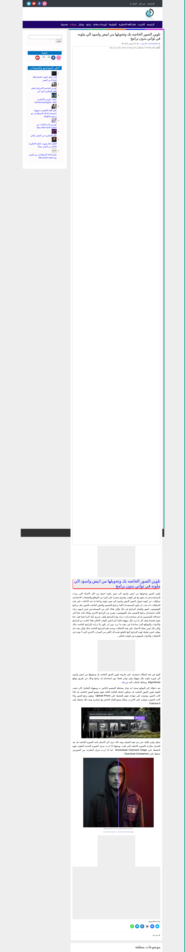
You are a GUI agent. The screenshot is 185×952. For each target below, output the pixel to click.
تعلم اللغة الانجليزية (127, 24)
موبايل (81, 24)
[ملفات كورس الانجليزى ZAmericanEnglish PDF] (54, 95)
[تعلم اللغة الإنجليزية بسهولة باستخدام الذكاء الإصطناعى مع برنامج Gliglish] (54, 106)
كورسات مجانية (100, 24)
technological (153, 44)
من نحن (142, 3)
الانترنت (141, 24)
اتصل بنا (133, 3)
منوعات (73, 24)
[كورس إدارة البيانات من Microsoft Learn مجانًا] (54, 120)
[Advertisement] (116, 561)
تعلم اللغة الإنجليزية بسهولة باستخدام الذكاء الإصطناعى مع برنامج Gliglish (44, 113)
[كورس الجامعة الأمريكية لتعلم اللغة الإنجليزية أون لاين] (54, 84)
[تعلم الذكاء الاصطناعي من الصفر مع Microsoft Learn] (54, 150)
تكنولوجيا (113, 24)
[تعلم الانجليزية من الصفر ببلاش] (54, 131)
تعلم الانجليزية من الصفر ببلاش (44, 135)
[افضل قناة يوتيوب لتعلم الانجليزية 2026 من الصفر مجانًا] (54, 139)
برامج (88, 24)
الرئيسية (150, 3)
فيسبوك (64, 24)
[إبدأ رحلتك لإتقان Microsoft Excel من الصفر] (54, 73)
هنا (123, 682)
